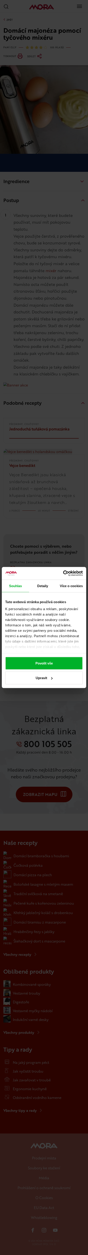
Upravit (41, 678)
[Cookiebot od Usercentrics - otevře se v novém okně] (63, 573)
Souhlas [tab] (15, 586)
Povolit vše (44, 663)
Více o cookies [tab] (71, 586)
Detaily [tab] (42, 586)
